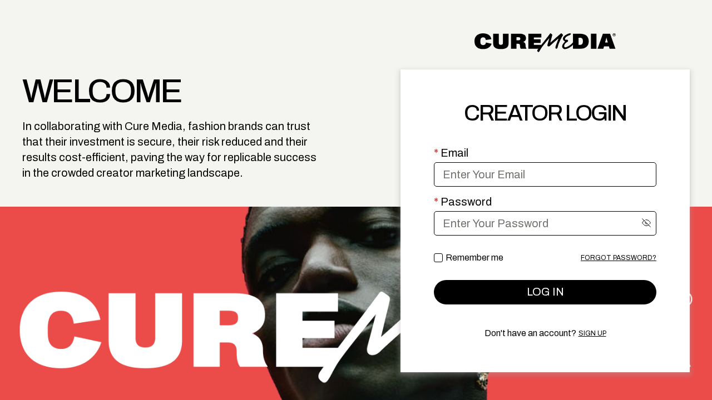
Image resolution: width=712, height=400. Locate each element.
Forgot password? (618, 257)
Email (451, 153)
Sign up (592, 333)
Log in (545, 292)
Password (463, 202)
